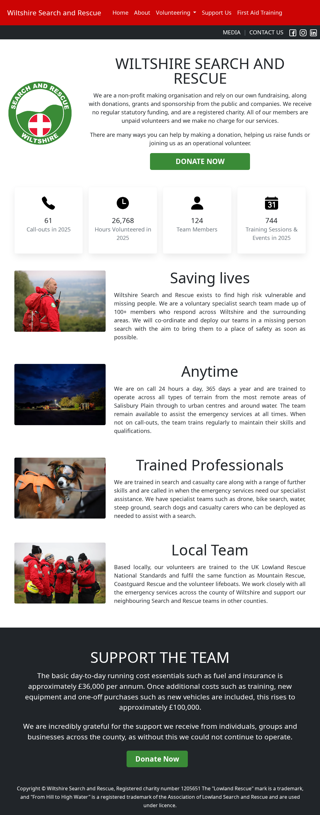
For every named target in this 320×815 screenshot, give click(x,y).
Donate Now (200, 161)
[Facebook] (293, 32)
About (142, 12)
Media (232, 32)
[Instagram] (303, 32)
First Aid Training (259, 12)
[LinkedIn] (313, 32)
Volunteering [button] (174, 12)
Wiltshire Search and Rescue (54, 12)
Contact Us (266, 32)
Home (120, 12)
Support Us (217, 12)
